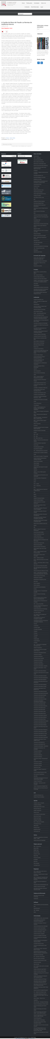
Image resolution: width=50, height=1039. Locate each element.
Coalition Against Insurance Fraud (40, 382)
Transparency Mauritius (38, 754)
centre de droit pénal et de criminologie (41, 926)
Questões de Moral (37, 829)
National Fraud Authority (38, 544)
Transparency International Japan (40, 711)
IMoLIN (35, 496)
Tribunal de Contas (37, 767)
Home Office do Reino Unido (39, 197)
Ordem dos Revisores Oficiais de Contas (41, 570)
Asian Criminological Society (39, 315)
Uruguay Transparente (38, 781)
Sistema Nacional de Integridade (39, 840)
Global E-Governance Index (39, 189)
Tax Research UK (37, 831)
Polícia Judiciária (37, 585)
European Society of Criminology (39, 430)
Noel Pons (35, 861)
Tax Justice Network (37, 612)
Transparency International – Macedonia (41, 746)
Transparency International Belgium (40, 679)
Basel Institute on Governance (39, 341)
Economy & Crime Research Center (40, 960)
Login (41, 7)
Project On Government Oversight (40, 235)
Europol (35, 432)
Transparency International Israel (39, 707)
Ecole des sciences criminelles (39, 958)
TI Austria (35, 623)
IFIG (34, 492)
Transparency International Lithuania (40, 715)
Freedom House (36, 186)
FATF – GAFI (36, 434)
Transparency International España (40, 695)
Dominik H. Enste (37, 853)
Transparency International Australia (40, 675)
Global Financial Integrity (38, 191)
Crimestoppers (36, 405)
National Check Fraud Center (39, 542)
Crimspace (36, 170)
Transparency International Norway (40, 722)
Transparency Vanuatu (38, 765)
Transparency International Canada (40, 686)
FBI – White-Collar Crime (38, 438)
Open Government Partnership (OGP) (40, 565)
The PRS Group (36, 244)
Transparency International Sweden (40, 735)
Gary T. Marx (36, 188)
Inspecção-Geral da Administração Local (41, 884)
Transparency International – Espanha (40, 665)
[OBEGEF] (8, 3)
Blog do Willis (36, 848)
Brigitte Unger (36, 850)
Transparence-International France (40, 652)
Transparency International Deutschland (41, 693)
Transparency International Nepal (40, 719)
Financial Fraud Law (37, 808)
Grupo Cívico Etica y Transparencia (40, 478)
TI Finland (35, 633)
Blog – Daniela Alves (37, 846)
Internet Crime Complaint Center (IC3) (40, 523)
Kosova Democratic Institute (39, 532)
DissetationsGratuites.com (38, 175)
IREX (35, 213)
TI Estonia (35, 631)
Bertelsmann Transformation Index (40, 163)
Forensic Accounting (37, 962)
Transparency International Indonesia (40, 705)
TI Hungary (36, 635)
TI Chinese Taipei (37, 627)
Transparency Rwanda (38, 756)
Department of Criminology (38, 954)
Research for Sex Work (38, 265)
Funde (35, 454)
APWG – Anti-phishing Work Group (40, 313)
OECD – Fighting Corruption (39, 557)
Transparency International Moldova (40, 717)
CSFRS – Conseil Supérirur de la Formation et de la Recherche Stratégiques (39, 408)
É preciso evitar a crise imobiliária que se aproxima (21, 146)
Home (23, 3)
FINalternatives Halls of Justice (39, 806)
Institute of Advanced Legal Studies (40, 969)
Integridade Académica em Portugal (40, 979)
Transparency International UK (39, 742)
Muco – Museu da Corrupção (39, 821)
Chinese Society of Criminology (39, 372)
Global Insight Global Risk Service (40, 193)
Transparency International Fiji (39, 697)
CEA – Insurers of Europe (38, 274)
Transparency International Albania (40, 670)
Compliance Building (37, 804)
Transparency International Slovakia (40, 731)
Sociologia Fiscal (37, 865)
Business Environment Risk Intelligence (41, 165)
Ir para (14, 156)
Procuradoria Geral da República (39, 587)
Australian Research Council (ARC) (40, 336)
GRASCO (35, 470)
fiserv (35, 906)
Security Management (37, 1018)
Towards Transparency (38, 647)
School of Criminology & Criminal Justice (41, 1003)
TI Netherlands (36, 638)
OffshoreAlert (36, 825)
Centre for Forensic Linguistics (39, 933)
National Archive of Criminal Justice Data (41, 223)
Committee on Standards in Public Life (40, 387)
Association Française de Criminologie (40, 323)
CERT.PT (35, 369)
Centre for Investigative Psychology (40, 935)
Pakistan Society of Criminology (39, 575)
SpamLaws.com (36, 240)
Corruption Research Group (39, 943)
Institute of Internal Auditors (38, 500)
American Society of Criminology (39, 309)
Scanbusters (36, 898)
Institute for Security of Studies (39, 498)
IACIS (35, 481)
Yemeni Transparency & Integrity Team (40, 786)
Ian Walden (36, 859)
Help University (36, 964)
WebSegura (36, 250)
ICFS (34, 487)
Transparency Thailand (38, 761)
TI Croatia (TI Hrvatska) (38, 629)
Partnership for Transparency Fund (40, 579)
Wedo (35, 912)
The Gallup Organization (38, 242)
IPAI (34, 527)
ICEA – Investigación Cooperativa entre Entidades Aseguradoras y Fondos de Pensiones (41, 878)
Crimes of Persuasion (37, 403)
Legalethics (36, 1000)
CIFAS (35, 374)
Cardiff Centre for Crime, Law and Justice (41, 918)
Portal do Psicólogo (37, 233)
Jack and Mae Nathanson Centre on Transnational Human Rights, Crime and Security (41, 995)
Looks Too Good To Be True (39, 537)
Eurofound (35, 425)
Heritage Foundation (37, 195)
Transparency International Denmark (40, 691)
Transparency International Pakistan (40, 724)
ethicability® (36, 283)
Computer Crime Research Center (40, 392)
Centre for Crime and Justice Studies (40, 278)
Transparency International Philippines (40, 729)
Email (38, 28)
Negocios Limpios (37, 228)
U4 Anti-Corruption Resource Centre (40, 772)
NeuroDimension (37, 908)
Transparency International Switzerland (41, 737)
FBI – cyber (36, 436)
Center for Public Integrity (38, 354)
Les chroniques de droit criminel (39, 814)
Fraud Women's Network (38, 448)
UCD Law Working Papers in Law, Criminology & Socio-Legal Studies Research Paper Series (40, 1029)
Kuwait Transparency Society (39, 534)
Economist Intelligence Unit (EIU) (39, 177)
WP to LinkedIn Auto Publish (20, 1038)
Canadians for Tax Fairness (38, 348)
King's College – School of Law (39, 998)
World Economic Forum (38, 251)
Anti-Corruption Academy (38, 311)
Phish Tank (36, 581)
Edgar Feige (36, 855)
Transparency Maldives (38, 751)
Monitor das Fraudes (37, 818)
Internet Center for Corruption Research (41, 990)
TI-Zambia (35, 642)
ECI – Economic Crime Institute (39, 956)
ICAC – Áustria (36, 483)
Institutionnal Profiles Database (39, 201)
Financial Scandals (37, 857)
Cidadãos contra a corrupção (39, 802)
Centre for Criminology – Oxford (39, 931)
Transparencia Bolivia (37, 654)
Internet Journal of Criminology (39, 211)
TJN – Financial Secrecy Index (39, 248)
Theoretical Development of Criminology (41, 246)
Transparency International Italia (39, 709)
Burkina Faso (36, 346)
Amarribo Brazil (36, 304)
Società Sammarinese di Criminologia (40, 608)
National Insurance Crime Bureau (40, 546)
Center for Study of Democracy (39, 276)
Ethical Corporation (37, 423)
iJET (34, 199)
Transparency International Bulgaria (40, 684)
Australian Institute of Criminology (40, 334)
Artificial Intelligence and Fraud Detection (41, 904)
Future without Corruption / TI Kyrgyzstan (41, 456)
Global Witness (36, 285)
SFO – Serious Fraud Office (38, 603)
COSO (35, 401)
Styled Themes (33, 1037)
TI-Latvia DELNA (37, 640)
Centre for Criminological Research (40, 929)
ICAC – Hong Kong (37, 485)
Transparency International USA (39, 744)
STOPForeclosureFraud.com (39, 610)
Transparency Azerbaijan (38, 662)
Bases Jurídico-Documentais (39, 161)
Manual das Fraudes (37, 816)
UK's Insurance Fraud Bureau (39, 774)
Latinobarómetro (37, 221)
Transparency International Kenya (40, 713)
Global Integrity (36, 463)
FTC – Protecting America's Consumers (41, 450)
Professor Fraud (36, 827)
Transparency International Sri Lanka (40, 733)
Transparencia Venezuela (38, 660)
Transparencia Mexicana (38, 656)
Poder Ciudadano (37, 583)
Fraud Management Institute (39, 446)
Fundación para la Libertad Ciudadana (40, 452)
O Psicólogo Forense (37, 823)
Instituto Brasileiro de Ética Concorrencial (41, 287)
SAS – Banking (36, 910)
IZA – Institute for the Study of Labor (40, 992)
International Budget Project (39, 203)
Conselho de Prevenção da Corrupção (40, 399)
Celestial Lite (22, 1037)
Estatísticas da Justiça (37, 179)
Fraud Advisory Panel (37, 184)
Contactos (27, 7)
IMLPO (35, 494)
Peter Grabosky (36, 863)
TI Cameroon (36, 625)
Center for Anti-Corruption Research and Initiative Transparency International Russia (41, 351)
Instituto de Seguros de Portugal (39, 886)
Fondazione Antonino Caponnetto (40, 443)
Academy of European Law (38, 299)
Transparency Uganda (38, 763)
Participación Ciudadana (38, 577)
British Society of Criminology (39, 343)
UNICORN (35, 776)
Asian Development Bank (38, 159)
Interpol (35, 525)
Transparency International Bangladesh (41, 677)
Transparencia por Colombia (39, 658)
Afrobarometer (36, 156)
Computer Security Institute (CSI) (39, 394)
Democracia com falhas (7, 144)
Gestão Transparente (37, 810)
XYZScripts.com (31, 1038)
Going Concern (36, 812)
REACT (35, 595)
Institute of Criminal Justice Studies (40, 971)
